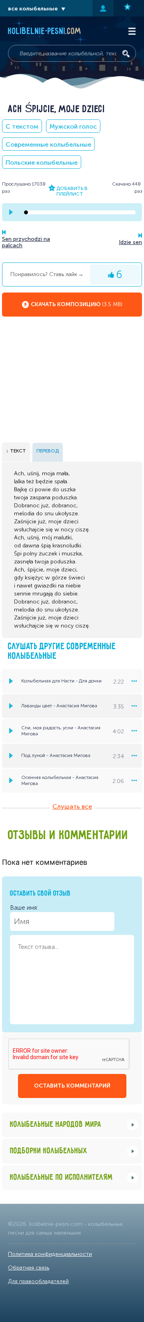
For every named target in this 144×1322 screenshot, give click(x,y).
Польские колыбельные (42, 162)
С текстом (22, 126)
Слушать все (72, 806)
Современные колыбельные (48, 144)
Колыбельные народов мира (55, 1124)
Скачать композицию (76, 304)
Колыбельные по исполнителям (61, 1177)
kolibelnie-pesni (44, 31)
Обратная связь (28, 1267)
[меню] (134, 681)
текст (18, 451)
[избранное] (129, 8)
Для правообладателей (38, 1281)
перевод (47, 451)
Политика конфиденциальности (50, 1254)
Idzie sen (130, 242)
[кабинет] (103, 8)
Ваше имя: (24, 907)
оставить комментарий (72, 1085)
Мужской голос (73, 126)
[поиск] (126, 53)
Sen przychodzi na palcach (26, 242)
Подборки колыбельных (49, 1151)
